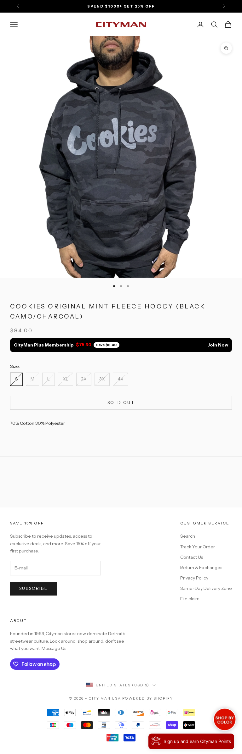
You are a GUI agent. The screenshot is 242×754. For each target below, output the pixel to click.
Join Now (218, 345)
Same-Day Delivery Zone (206, 588)
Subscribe (33, 588)
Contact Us (191, 557)
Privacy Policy (194, 578)
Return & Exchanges (201, 567)
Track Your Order (197, 547)
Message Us (54, 648)
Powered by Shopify (147, 698)
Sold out (121, 402)
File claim (189, 599)
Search (187, 536)
